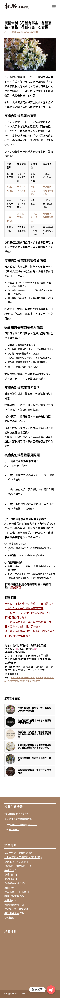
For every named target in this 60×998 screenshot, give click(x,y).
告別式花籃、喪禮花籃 (16, 853)
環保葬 (8, 887)
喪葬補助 (9, 874)
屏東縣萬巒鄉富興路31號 (20, 819)
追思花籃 (36, 681)
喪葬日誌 (9, 870)
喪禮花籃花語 (25, 681)
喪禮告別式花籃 (28, 678)
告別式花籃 (15, 678)
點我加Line (14, 829)
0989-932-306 (22, 814)
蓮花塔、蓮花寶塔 (14, 909)
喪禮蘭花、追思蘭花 (15, 866)
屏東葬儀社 (46, 659)
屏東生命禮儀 (28, 659)
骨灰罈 (8, 917)
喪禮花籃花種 (13, 681)
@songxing (11, 673)
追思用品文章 (11, 913)
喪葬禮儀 (23, 645)
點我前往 (15, 587)
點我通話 (10, 663)
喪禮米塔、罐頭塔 (14, 861)
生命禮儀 (29, 649)
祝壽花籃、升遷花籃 (15, 891)
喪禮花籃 (39, 678)
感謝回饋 (9, 879)
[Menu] (54, 6)
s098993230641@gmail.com (23, 824)
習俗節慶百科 (11, 904)
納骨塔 (8, 900)
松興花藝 (25, 416)
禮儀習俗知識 (31, 32)
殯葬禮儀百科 (16, 32)
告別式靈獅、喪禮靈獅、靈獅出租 (22, 857)
